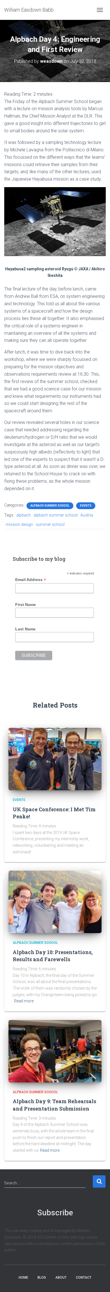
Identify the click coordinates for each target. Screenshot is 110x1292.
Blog (42, 1278)
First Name (25, 604)
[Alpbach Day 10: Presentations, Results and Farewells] (55, 901)
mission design (19, 524)
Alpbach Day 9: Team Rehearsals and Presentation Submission (54, 1105)
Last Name (25, 629)
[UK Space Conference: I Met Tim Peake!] (55, 758)
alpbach (23, 515)
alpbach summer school (56, 515)
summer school (50, 524)
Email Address (30, 579)
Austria (86, 515)
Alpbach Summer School (49, 505)
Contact (83, 1278)
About (61, 1278)
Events (85, 505)
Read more (24, 1001)
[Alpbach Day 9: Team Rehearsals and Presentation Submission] (55, 1051)
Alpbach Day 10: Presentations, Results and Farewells (53, 956)
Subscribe (55, 1212)
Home (23, 1278)
